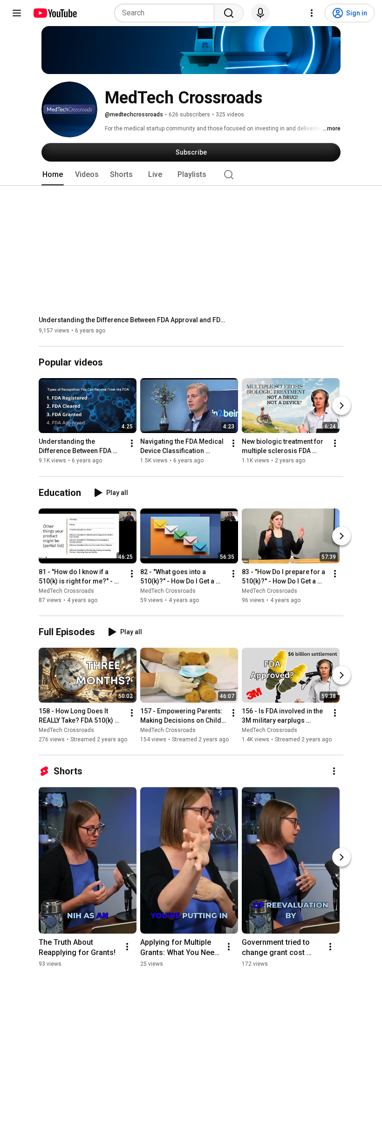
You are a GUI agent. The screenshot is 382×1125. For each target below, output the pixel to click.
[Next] (341, 406)
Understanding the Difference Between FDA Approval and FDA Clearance (132, 320)
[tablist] (191, 174)
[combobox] (167, 13)
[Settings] (311, 13)
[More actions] (132, 443)
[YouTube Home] (54, 13)
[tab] (52, 174)
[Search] (229, 13)
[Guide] (16, 13)
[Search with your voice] (260, 13)
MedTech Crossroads (66, 591)
